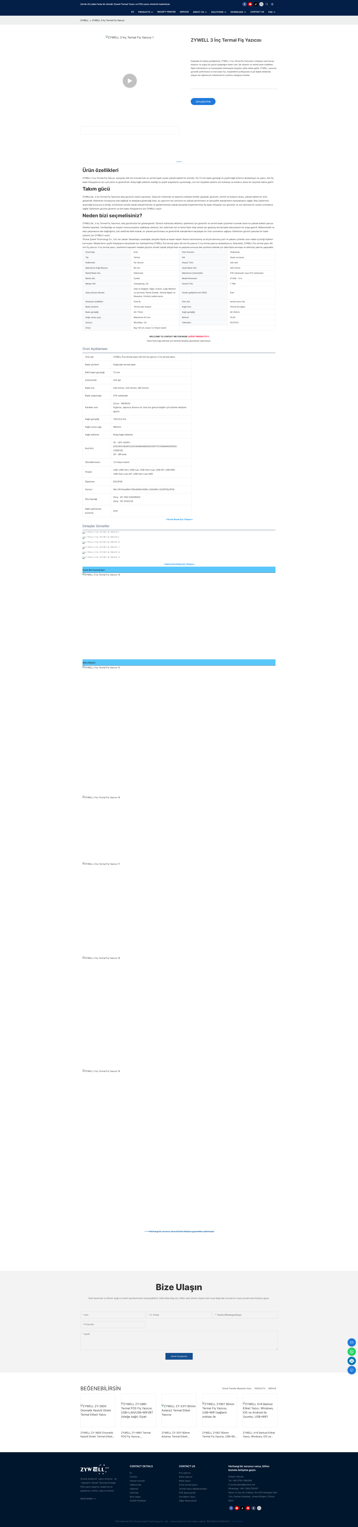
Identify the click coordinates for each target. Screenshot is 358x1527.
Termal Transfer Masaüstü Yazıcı (237, 1388)
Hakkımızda (135, 1484)
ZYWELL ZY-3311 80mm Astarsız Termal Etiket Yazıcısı (176, 1434)
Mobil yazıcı (185, 1480)
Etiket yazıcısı (185, 1476)
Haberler (134, 1488)
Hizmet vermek (137, 1480)
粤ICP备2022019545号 (218, 1521)
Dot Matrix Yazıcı (187, 1496)
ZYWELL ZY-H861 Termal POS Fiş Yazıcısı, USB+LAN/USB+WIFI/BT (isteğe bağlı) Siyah (136, 1434)
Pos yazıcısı (185, 1472)
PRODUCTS (260, 1388)
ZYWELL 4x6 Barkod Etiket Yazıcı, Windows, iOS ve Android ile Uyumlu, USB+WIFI (259, 1434)
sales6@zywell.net (246, 1484)
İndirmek (134, 1492)
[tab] (179, 159)
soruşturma (203, 101)
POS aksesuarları (187, 1492)
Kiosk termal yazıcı (188, 1484)
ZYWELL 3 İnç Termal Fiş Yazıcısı (108, 20)
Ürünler (133, 1476)
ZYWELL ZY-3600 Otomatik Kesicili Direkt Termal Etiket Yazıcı (96, 1434)
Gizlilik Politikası (138, 1500)
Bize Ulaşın (135, 1496)
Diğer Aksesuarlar (188, 1500)
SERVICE (272, 1388)
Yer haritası (237, 1521)
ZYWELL (84, 20)
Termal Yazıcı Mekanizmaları (193, 1488)
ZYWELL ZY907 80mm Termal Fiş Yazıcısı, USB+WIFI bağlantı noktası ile (219, 1434)
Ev (131, 1472)
